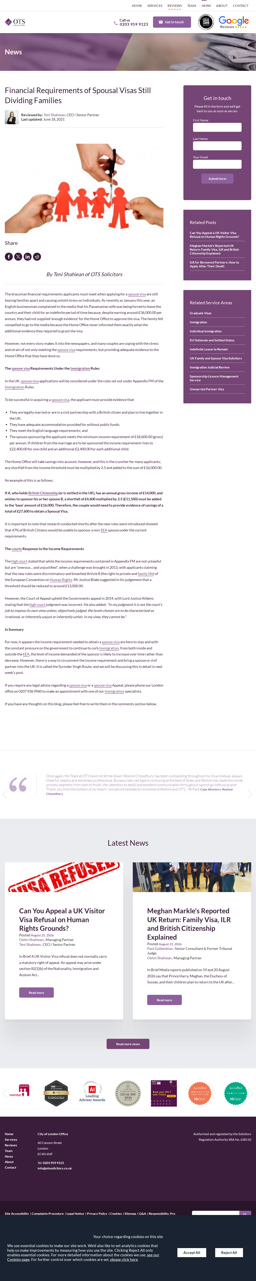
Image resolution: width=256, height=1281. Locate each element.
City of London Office (53, 1134)
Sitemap (130, 1213)
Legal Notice (75, 1213)
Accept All (191, 1252)
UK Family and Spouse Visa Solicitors (216, 358)
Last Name (200, 138)
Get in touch (174, 22)
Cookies (116, 1213)
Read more (36, 992)
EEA (104, 530)
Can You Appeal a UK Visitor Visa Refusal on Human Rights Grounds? (214, 234)
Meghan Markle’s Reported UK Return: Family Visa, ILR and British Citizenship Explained (214, 249)
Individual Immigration (206, 331)
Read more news (128, 1044)
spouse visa (137, 294)
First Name (200, 120)
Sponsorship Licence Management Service (214, 378)
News (206, 5)
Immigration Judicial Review (210, 367)
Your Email (200, 157)
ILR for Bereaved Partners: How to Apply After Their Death (214, 264)
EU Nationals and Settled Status (212, 340)
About (222, 5)
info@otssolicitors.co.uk (55, 1168)
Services (154, 5)
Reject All (229, 1252)
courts (17, 548)
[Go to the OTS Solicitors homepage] (15, 22)
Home (137, 5)
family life (145, 573)
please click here (124, 1259)
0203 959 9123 (53, 1162)
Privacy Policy (97, 1213)
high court (19, 561)
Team (191, 5)
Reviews (175, 5)
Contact (241, 5)
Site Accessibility (17, 1213)
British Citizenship (43, 493)
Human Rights (61, 579)
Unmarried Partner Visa (207, 389)
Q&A (142, 1213)
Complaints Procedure (48, 1213)
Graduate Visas (200, 313)
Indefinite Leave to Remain (209, 349)
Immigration (80, 368)
